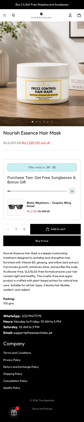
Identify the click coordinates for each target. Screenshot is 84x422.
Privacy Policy (12, 360)
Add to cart (58, 229)
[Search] (13, 15)
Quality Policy (11, 388)
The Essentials (46, 400)
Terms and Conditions (17, 353)
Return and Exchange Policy (21, 367)
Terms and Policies (42, 408)
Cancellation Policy (15, 381)
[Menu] (4, 15)
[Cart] (79, 15)
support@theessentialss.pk (32, 332)
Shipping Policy (12, 374)
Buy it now (42, 241)
